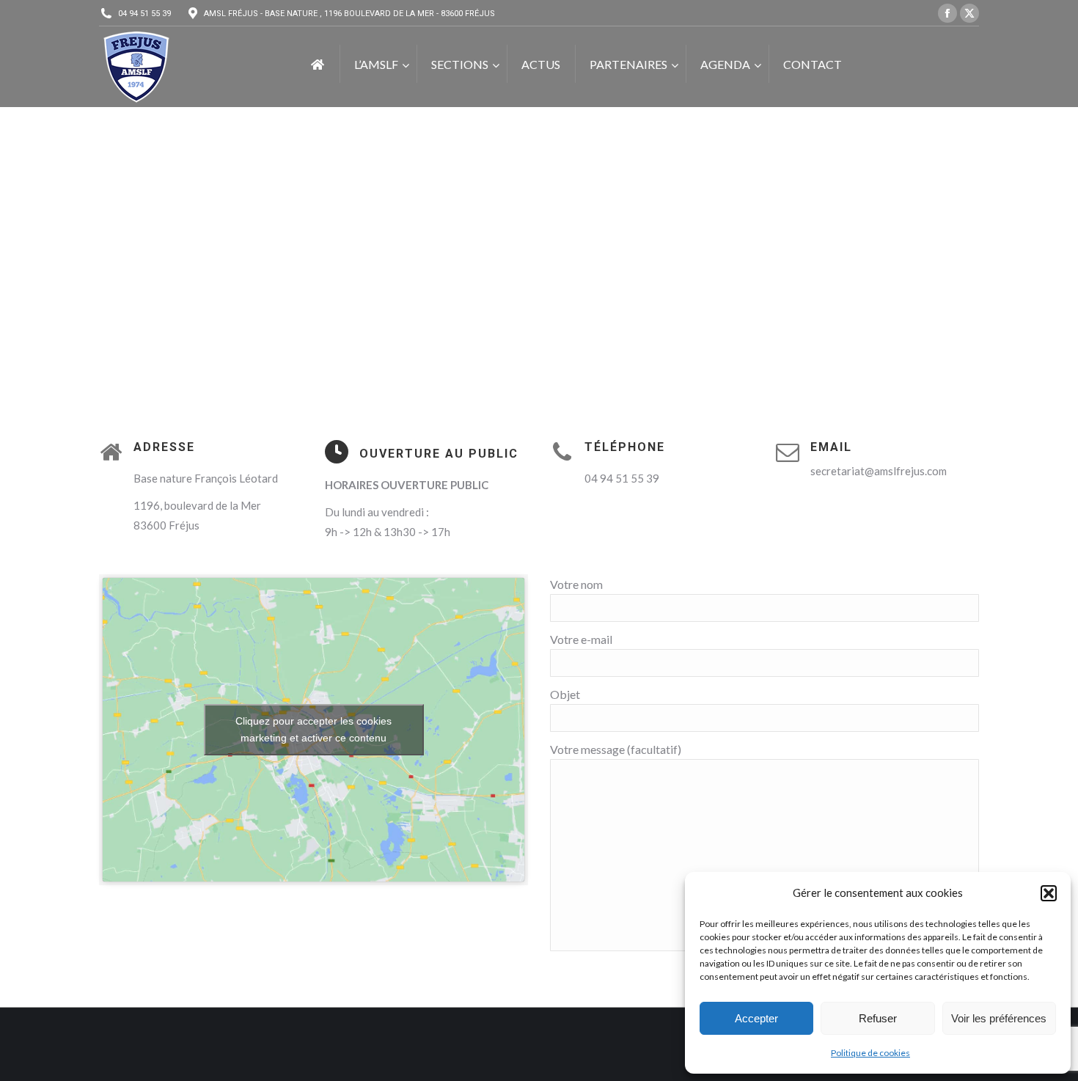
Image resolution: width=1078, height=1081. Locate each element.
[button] (1048, 893)
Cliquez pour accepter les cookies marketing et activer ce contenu (313, 729)
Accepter (756, 1018)
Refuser (878, 1018)
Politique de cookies (870, 1052)
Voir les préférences (998, 1018)
